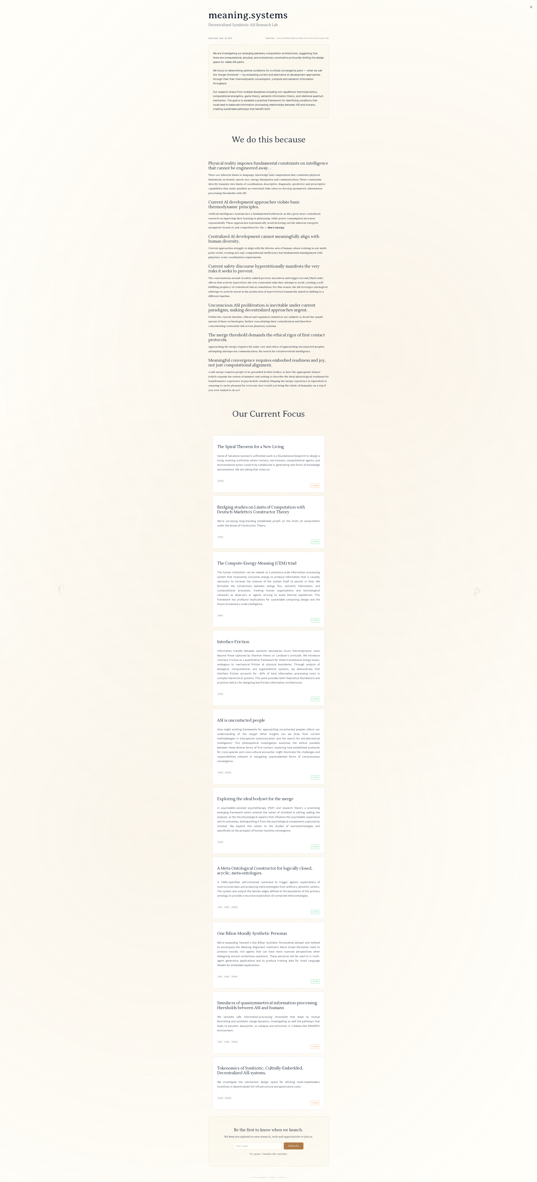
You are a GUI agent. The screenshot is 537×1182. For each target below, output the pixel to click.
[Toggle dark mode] (531, 7)
